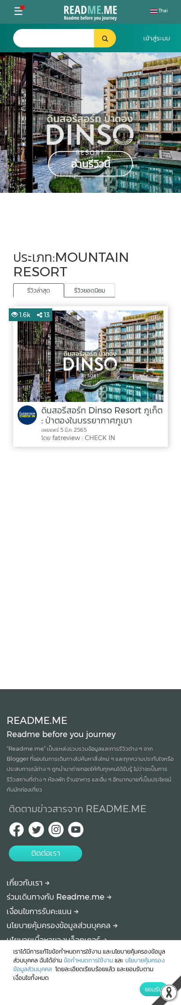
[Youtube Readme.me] (75, 832)
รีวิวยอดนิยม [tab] (89, 290)
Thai (162, 11)
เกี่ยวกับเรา (26, 883)
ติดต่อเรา (45, 853)
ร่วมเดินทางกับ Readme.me (57, 897)
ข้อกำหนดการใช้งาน (88, 960)
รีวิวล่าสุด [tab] (38, 290)
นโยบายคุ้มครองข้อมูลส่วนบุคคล (60, 925)
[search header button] (105, 38)
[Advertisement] (90, 565)
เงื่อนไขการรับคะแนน (40, 911)
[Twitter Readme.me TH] (36, 832)
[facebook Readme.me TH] (16, 832)
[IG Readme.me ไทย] (56, 832)
